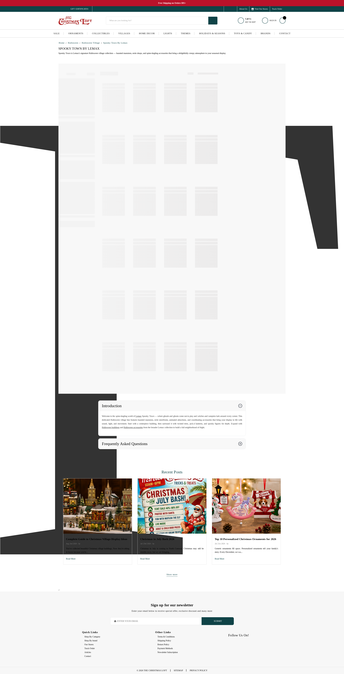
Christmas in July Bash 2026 (157, 539)
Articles (87, 652)
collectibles (101, 33)
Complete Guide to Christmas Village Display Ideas (96, 539)
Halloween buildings (110, 427)
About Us (243, 9)
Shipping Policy (164, 640)
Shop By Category (92, 637)
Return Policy (163, 644)
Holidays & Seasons (212, 33)
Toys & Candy (243, 33)
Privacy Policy (198, 670)
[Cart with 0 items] (283, 20)
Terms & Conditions (166, 637)
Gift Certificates (77, 9)
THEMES (185, 33)
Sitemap (178, 670)
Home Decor (147, 33)
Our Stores (89, 644)
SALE (57, 33)
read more (71, 559)
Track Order (277, 9)
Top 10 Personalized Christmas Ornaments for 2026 (245, 539)
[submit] (212, 20)
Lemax (138, 416)
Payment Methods (165, 648)
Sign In (272, 21)
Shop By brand (90, 640)
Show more (172, 574)
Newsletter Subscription (167, 652)
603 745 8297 (250, 20)
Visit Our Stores (261, 9)
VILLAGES (124, 33)
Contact (285, 33)
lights (168, 33)
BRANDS (265, 33)
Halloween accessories (133, 427)
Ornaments (75, 33)
